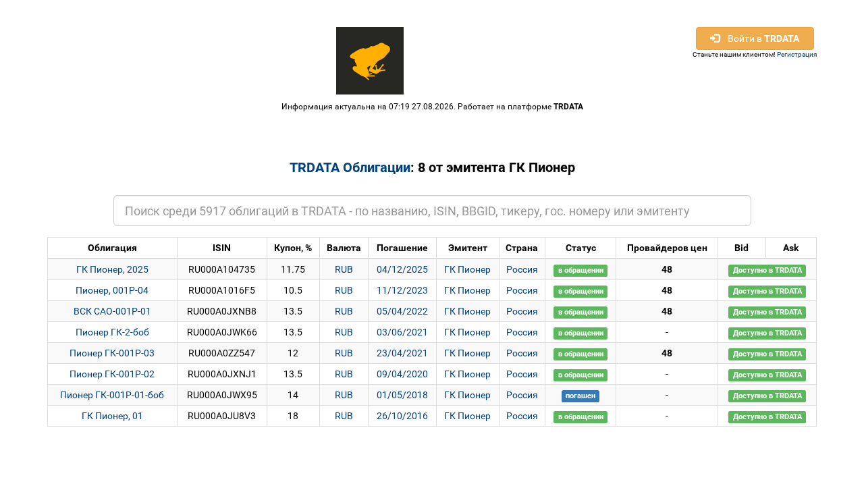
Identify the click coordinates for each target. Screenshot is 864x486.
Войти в (759, 38)
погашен (580, 396)
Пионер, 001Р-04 (112, 290)
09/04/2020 (402, 374)
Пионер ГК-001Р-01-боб (112, 394)
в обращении (580, 270)
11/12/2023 (402, 290)
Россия (522, 269)
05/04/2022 (402, 311)
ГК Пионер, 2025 (112, 269)
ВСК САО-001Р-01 (112, 311)
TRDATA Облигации (350, 167)
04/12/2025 (402, 269)
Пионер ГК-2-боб (112, 332)
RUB (344, 269)
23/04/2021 (402, 353)
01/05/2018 (402, 394)
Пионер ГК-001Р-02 (112, 374)
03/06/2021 (402, 332)
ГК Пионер (467, 269)
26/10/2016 (402, 415)
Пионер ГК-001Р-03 (112, 353)
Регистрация (797, 54)
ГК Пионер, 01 (112, 415)
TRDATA (568, 106)
